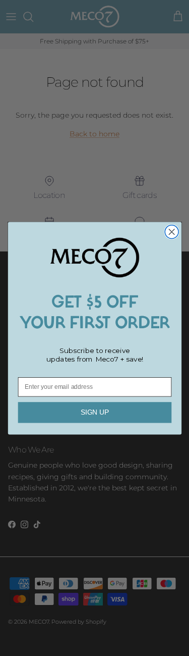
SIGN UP (94, 412)
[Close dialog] (171, 231)
